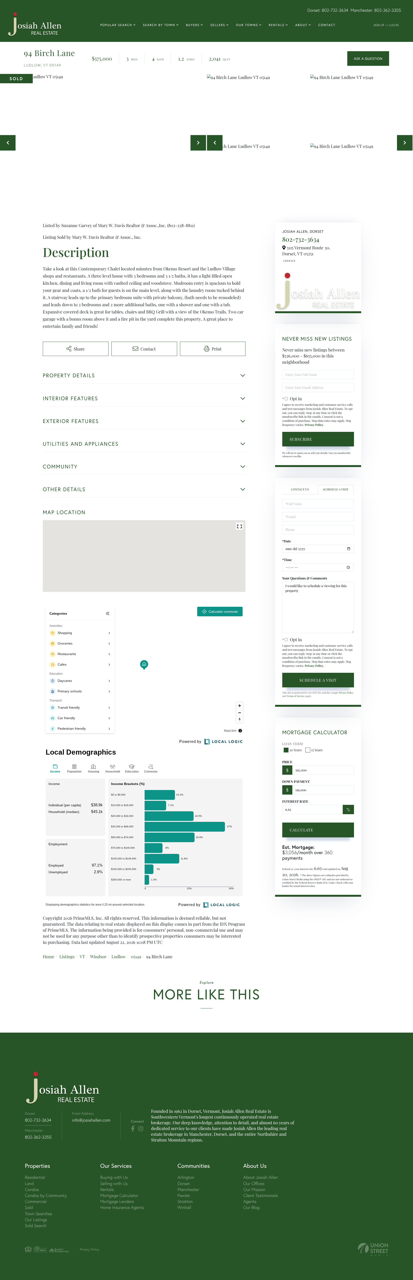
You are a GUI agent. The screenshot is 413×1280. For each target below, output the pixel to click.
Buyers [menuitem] (193, 25)
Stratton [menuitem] (185, 1201)
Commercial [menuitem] (35, 1201)
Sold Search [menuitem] (36, 1225)
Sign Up (379, 25)
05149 (136, 956)
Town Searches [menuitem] (38, 1213)
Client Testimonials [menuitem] (260, 1195)
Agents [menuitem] (249, 1201)
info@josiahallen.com (91, 1120)
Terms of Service (296, 696)
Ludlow (118, 956)
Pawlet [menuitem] (184, 1195)
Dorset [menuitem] (184, 1183)
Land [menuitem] (29, 1183)
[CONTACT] (368, 58)
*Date (286, 541)
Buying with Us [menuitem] (114, 1177)
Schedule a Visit (335, 489)
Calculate (301, 829)
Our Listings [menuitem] (36, 1219)
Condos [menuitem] (32, 1189)
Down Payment (296, 781)
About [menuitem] (301, 25)
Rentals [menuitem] (276, 25)
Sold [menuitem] (29, 1207)
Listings (67, 956)
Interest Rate (295, 801)
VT (82, 956)
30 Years (295, 750)
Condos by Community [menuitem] (46, 1195)
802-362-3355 (387, 10)
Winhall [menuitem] (184, 1207)
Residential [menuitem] (35, 1177)
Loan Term (292, 743)
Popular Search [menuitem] (116, 25)
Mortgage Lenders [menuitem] (117, 1201)
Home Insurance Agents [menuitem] (122, 1207)
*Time (287, 559)
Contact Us (289, 260)
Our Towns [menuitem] (247, 25)
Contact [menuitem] (327, 25)
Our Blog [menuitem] (251, 1207)
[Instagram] (140, 1128)
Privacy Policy (314, 425)
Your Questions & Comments (304, 578)
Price (287, 762)
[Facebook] (133, 1128)
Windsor (98, 956)
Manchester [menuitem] (188, 1189)
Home (48, 956)
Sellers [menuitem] (217, 25)
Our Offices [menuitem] (253, 1183)
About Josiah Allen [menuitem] (260, 1177)
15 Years (317, 750)
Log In (393, 25)
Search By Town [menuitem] (159, 25)
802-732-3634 (335, 10)
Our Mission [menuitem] (254, 1189)
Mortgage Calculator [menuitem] (119, 1195)
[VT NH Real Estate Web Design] (373, 1249)
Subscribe (301, 439)
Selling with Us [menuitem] (113, 1183)
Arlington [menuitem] (186, 1177)
